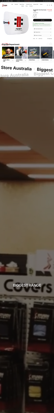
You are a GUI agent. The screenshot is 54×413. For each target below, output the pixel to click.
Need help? (50, 38)
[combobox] (47, 1)
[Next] (51, 44)
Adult (34, 16)
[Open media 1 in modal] (16, 23)
